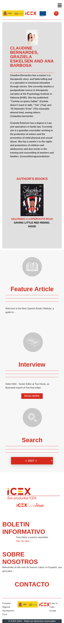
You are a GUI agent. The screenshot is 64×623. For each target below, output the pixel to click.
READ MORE (32, 396)
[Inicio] (19, 13)
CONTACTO (32, 584)
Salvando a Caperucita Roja (32, 219)
